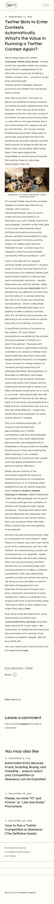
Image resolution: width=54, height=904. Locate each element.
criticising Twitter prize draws (22, 61)
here (27, 608)
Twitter (29, 668)
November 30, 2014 (20, 820)
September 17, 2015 (20, 16)
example (34, 288)
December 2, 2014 (20, 758)
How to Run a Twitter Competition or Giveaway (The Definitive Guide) (23, 829)
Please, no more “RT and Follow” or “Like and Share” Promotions (25, 802)
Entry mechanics (14, 668)
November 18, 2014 (20, 793)
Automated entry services (20, 621)
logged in (25, 723)
